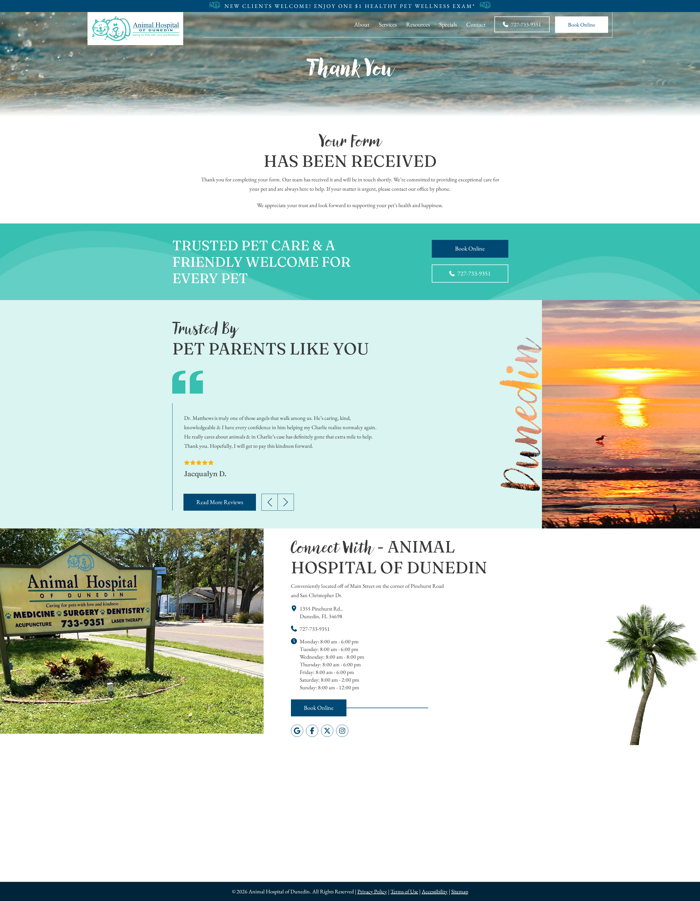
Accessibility (435, 891)
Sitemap (459, 891)
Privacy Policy (372, 891)
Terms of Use (404, 891)
